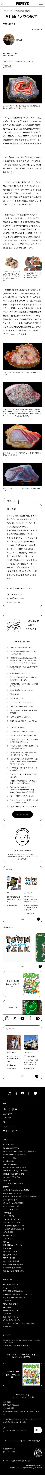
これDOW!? (7, 1314)
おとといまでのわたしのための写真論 (16, 1190)
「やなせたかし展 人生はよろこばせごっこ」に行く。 (24, 775)
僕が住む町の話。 (9, 1235)
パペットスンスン (9, 1216)
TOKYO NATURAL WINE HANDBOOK (16, 1346)
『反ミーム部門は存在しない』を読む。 (22, 731)
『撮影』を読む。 (15, 694)
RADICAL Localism (10, 1164)
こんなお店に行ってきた (11, 1206)
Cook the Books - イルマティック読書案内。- (19, 1151)
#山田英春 (7, 66)
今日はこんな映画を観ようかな (13, 1229)
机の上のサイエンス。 (10, 1255)
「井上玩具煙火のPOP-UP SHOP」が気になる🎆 (23, 711)
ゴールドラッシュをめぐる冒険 (13, 1203)
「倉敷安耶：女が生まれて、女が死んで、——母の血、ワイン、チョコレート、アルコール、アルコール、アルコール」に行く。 (23, 660)
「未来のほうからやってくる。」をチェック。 (23, 807)
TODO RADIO (8, 1301)
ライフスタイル (10, 1130)
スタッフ (22, 1441)
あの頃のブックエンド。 (11, 1310)
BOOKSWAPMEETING (11, 1148)
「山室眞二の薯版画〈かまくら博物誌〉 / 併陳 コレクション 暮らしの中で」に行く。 (23, 782)
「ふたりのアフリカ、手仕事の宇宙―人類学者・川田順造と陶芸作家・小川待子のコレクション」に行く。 (24, 761)
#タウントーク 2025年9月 (24, 62)
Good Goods (8, 1161)
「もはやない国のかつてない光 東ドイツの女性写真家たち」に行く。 (24, 747)
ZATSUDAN (7, 1307)
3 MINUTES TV (8, 1145)
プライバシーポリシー (24, 1419)
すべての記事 (10, 1109)
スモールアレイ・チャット (11, 1317)
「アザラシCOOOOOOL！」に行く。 (22, 702)
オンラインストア (34, 1441)
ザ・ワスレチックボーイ (11, 1209)
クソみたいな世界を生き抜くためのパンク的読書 (20, 1197)
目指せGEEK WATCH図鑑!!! (13, 1264)
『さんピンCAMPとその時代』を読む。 (22, 706)
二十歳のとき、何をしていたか (13, 1226)
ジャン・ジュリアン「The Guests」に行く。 (24, 735)
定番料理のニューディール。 (12, 1245)
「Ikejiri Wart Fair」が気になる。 (21, 647)
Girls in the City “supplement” (15, 1155)
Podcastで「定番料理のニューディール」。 (17, 1294)
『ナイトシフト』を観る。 (17, 727)
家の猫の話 (7, 1248)
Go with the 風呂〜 (10, 1158)
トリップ (7, 1118)
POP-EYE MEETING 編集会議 (14, 1297)
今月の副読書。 (8, 1232)
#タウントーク (8, 62)
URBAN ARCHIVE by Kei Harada (15, 1171)
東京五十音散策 (9, 1258)
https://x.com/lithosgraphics (20, 588)
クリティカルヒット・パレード (12, 1200)
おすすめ (6, 1187)
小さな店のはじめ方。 (10, 1252)
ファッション (9, 1126)
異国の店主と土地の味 (11, 1261)
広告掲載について (9, 1449)
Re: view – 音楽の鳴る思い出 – (14, 1167)
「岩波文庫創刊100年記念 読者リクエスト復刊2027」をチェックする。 (24, 753)
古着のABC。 (7, 1239)
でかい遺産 (7, 1213)
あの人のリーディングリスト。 (12, 1177)
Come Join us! (10, 1441)
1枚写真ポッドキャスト (10, 1285)
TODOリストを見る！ (22, 814)
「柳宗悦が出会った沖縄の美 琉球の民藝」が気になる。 (24, 685)
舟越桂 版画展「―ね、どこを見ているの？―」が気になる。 (24, 668)
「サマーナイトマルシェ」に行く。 (20, 717)
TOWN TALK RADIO (10, 1304)
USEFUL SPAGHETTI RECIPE (13, 1174)
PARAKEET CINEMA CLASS (13, 1291)
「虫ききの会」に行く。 (17, 698)
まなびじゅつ (7, 1327)
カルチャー (8, 1113)
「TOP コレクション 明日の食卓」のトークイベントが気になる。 (23, 769)
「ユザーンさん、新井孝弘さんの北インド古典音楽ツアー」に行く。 (23, 678)
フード (6, 1122)
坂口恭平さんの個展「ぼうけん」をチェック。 (23, 722)
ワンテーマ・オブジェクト (11, 1222)
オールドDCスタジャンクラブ (13, 1184)
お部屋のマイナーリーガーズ (13, 1193)
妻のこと (6, 1242)
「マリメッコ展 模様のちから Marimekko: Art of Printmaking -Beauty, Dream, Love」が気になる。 (22, 789)
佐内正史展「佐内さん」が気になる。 (22, 690)
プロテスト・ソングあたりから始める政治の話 (18, 1323)
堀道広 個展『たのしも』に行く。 (20, 673)
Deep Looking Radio (11, 1288)
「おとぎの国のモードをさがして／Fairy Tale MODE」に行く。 (23, 652)
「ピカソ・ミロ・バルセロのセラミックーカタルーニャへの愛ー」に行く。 (24, 801)
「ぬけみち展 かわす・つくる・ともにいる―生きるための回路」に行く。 (24, 741)
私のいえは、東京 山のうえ (12, 1268)
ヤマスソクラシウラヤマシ (12, 1219)
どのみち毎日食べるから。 (11, 1320)
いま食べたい (7, 1180)
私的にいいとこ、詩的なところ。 (13, 1271)
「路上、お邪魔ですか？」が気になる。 (22, 796)
